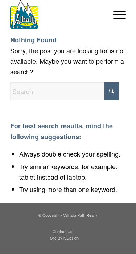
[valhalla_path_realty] (56, 14)
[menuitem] (116, 14)
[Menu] (116, 14)
